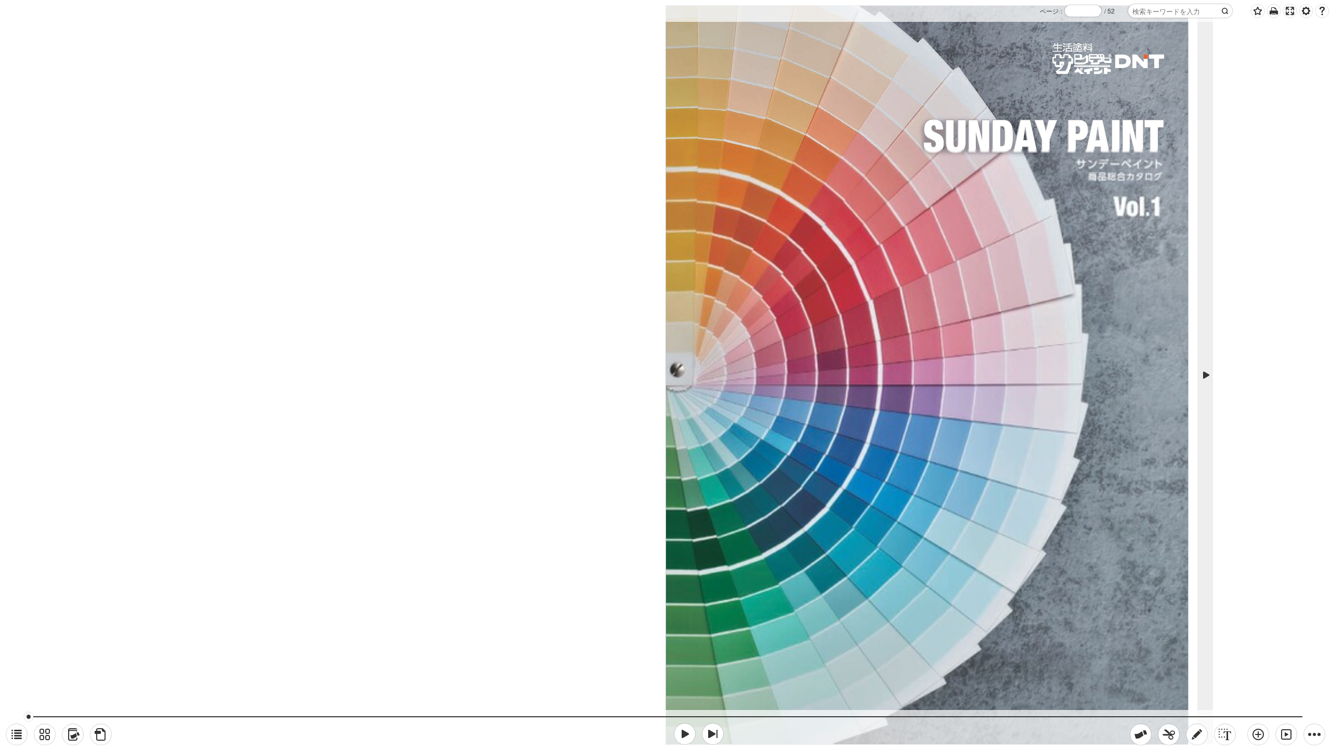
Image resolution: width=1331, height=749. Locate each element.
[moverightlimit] (712, 733)
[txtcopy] (1224, 734)
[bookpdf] (100, 734)
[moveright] (684, 733)
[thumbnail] (44, 734)
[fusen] (1140, 734)
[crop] (1168, 734)
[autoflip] (1286, 734)
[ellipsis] (1314, 734)
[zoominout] (1258, 734)
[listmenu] (16, 734)
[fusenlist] (72, 734)
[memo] (1196, 734)
